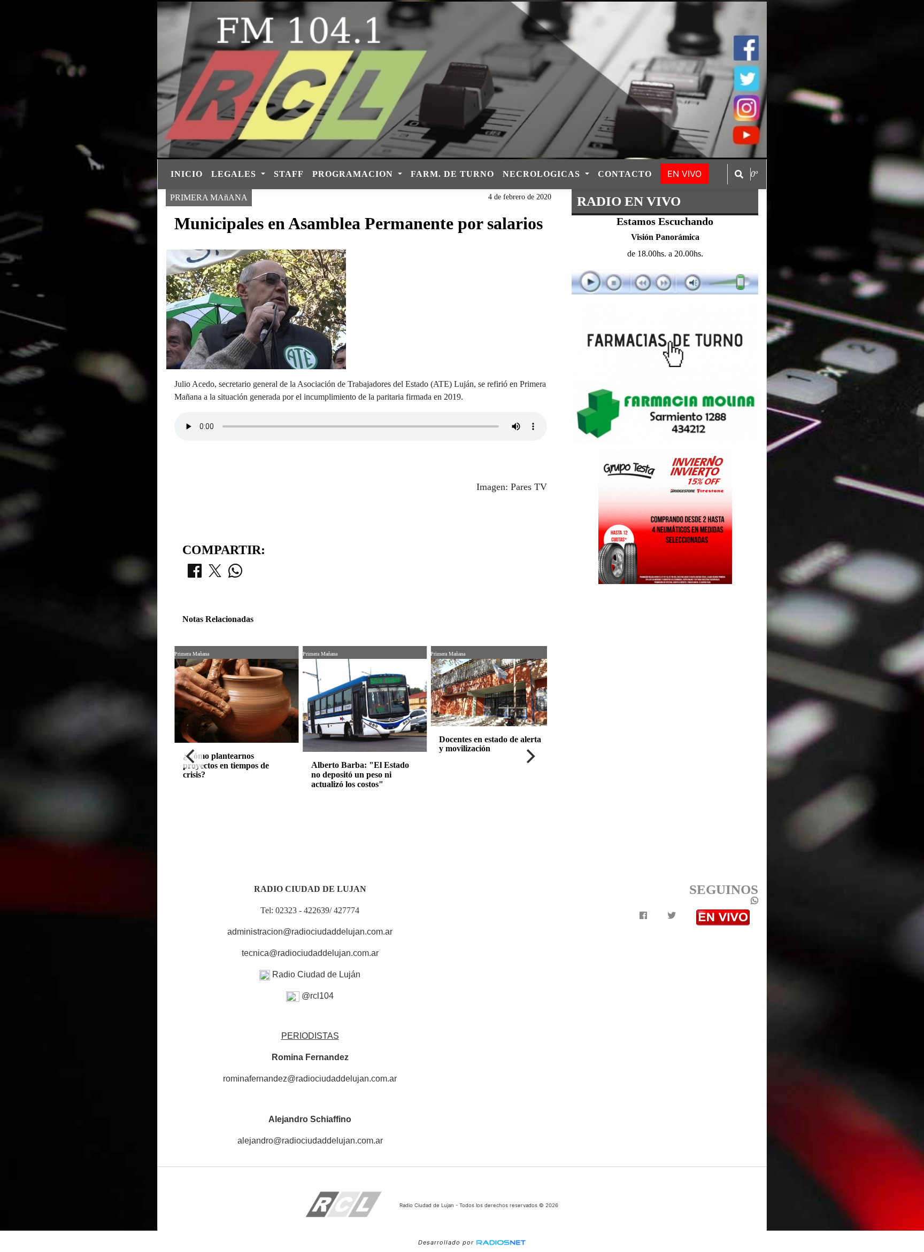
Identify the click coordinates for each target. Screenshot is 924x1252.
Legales (235, 173)
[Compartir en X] (215, 574)
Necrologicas (543, 173)
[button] (739, 174)
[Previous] (191, 756)
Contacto (625, 173)
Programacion (354, 173)
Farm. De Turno (452, 173)
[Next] (530, 756)
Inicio (187, 173)
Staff (289, 173)
